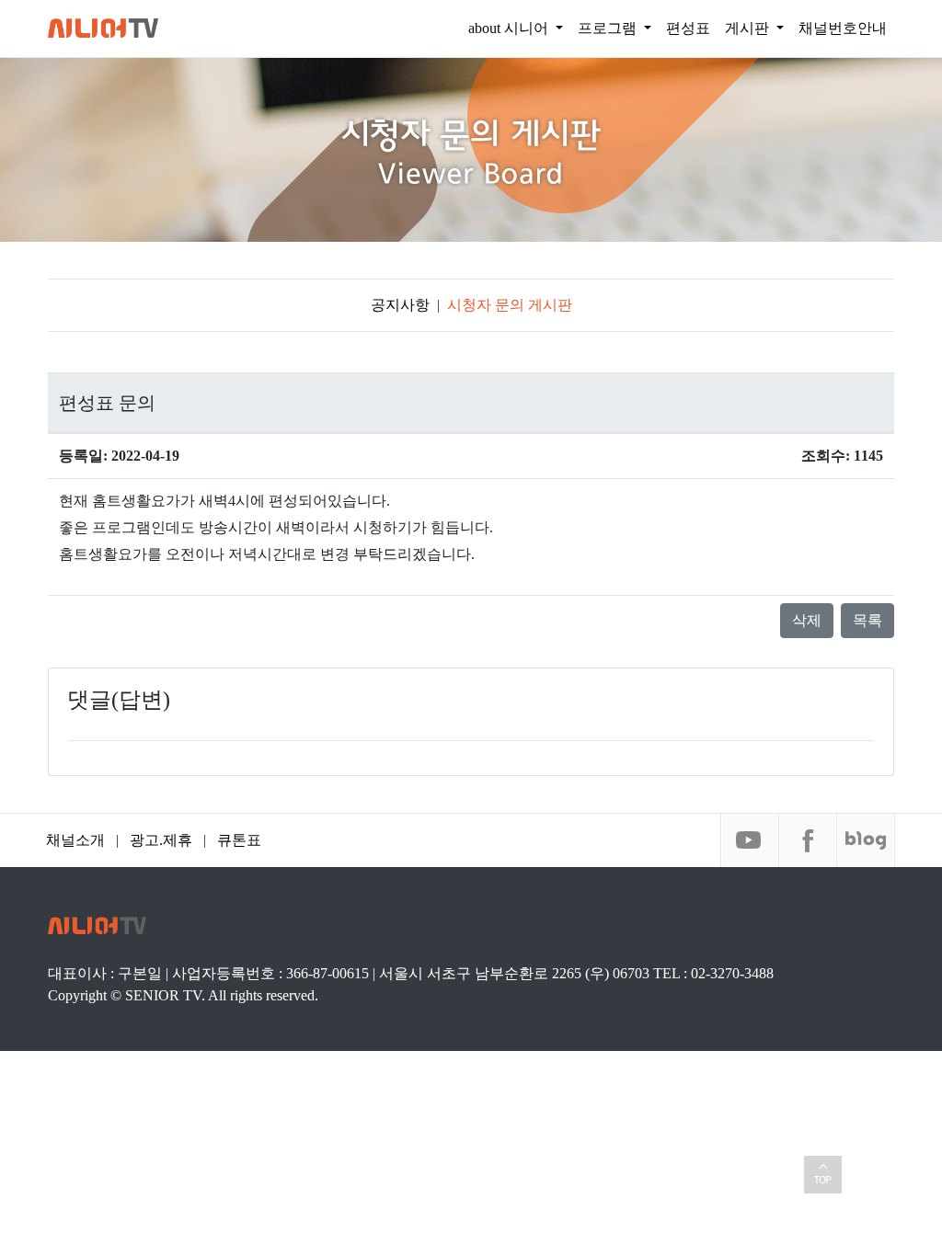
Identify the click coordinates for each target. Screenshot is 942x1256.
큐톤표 (239, 840)
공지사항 (400, 305)
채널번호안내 (842, 28)
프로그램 (609, 28)
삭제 (806, 620)
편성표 (688, 28)
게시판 (749, 28)
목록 (867, 620)
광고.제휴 (161, 840)
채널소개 (75, 840)
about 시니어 (510, 28)
